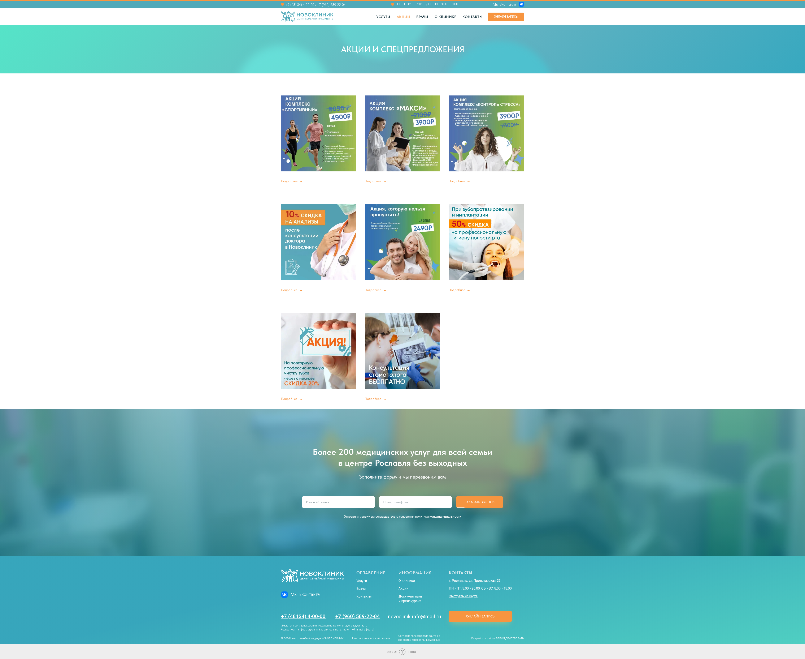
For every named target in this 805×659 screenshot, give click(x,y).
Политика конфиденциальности (371, 638)
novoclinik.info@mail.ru (414, 617)
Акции (403, 17)
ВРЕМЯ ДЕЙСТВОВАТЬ (510, 638)
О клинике (445, 17)
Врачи (422, 17)
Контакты (472, 17)
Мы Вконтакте (504, 4)
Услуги (383, 17)
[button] (292, 181)
